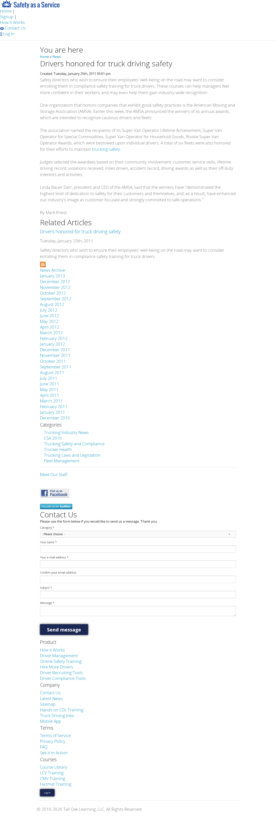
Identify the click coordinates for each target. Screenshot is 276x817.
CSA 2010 (53, 438)
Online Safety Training (61, 661)
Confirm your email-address (58, 572)
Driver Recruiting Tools (61, 672)
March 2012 (51, 332)
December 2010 (55, 418)
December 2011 (55, 349)
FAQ (43, 747)
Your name (48, 542)
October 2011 (53, 361)
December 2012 (55, 281)
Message (47, 603)
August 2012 (52, 304)
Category (47, 527)
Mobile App (50, 721)
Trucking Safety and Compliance (74, 444)
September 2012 (55, 298)
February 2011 (53, 406)
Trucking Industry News (66, 432)
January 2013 (52, 276)
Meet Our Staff (53, 474)
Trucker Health (58, 449)
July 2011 (48, 378)
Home (6, 11)
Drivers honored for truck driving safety (80, 231)
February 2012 (53, 338)
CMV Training (52, 778)
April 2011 (49, 395)
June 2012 (49, 315)
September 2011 (55, 367)
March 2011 (51, 401)
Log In (8, 33)
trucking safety (106, 149)
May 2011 (49, 389)
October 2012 (53, 293)
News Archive (52, 270)
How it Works (12, 22)
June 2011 (49, 384)
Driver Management (59, 655)
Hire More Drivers (56, 667)
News (56, 56)
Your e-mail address (54, 557)
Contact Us (15, 28)
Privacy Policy (52, 741)
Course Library (53, 767)
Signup (6, 16)
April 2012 (49, 327)
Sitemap (47, 704)
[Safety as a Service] (54, 493)
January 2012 (52, 344)
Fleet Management (61, 461)
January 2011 (52, 412)
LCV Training (52, 773)
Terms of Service (55, 735)
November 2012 (55, 287)
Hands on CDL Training (61, 710)
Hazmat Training (56, 784)
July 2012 (48, 310)
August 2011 (52, 372)
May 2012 (49, 321)
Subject (46, 587)
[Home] (30, 3)
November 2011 (55, 355)
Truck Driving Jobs (57, 715)
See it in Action (54, 752)
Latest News (51, 698)
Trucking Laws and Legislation (72, 455)
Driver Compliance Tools (63, 678)
